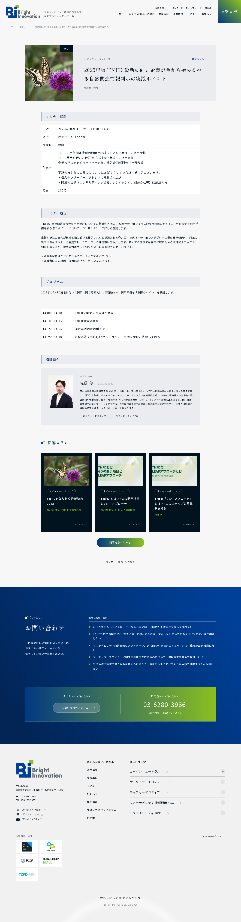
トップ (10, 26)
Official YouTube (30, 819)
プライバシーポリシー (212, 836)
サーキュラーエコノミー (146, 782)
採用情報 (159, 8)
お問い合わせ (229, 11)
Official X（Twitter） (32, 809)
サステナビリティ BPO (145, 813)
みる (120, 542)
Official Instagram (31, 814)
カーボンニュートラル (145, 771)
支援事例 (164, 14)
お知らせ (207, 14)
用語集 (208, 8)
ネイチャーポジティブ (145, 792)
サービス (116, 14)
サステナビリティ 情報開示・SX (152, 802)
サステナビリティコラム (184, 8)
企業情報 (178, 14)
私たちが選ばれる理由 (142, 14)
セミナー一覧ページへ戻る (120, 561)
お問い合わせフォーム (75, 707)
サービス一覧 (138, 762)
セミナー (192, 14)
